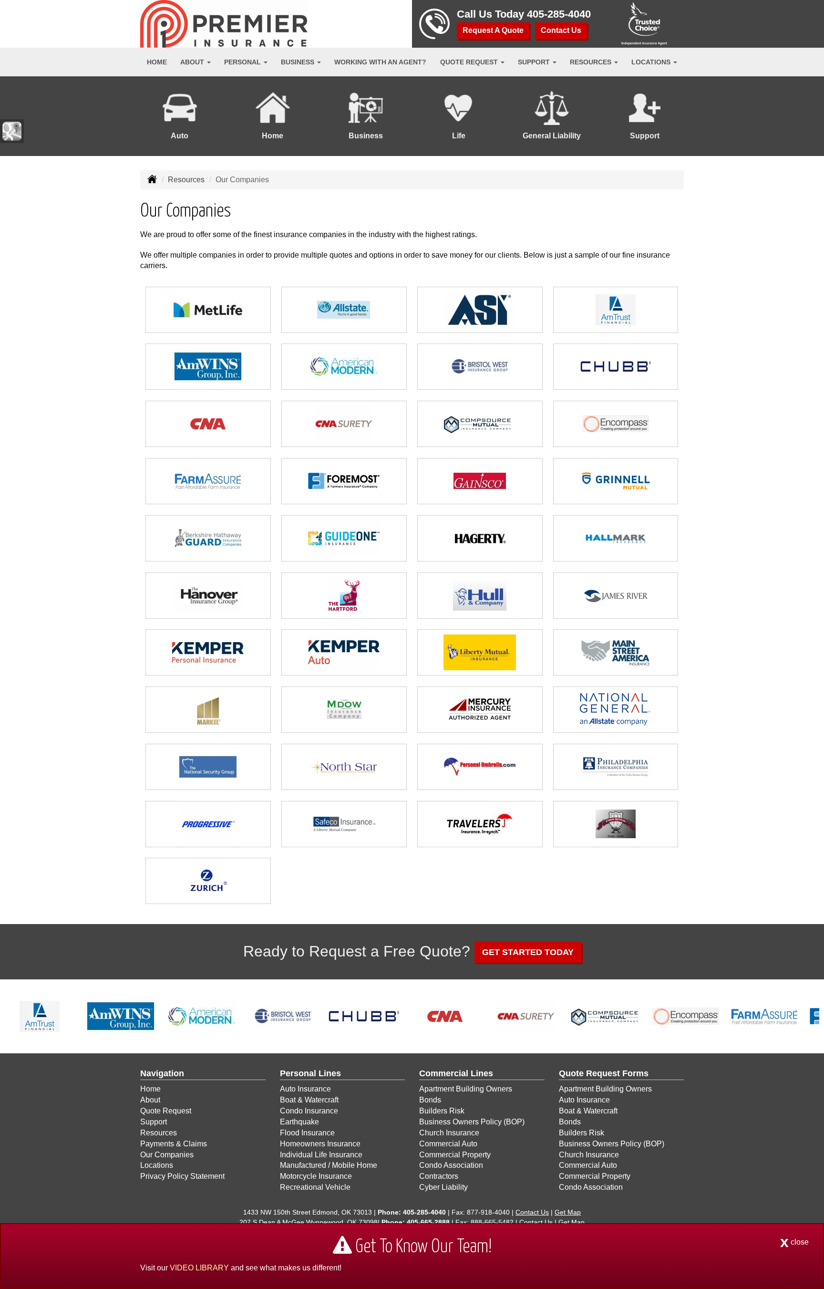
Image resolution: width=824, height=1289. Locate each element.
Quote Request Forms (604, 1073)
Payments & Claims (173, 1144)
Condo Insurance (309, 1111)
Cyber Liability (443, 1187)
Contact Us (561, 30)
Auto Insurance (305, 1089)
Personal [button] (243, 62)
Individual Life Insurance (321, 1155)
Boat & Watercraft (309, 1100)
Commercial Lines (456, 1073)
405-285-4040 (559, 14)
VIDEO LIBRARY (199, 1268)
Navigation (162, 1073)
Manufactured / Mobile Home (328, 1165)
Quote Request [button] (470, 62)
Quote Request (165, 1111)
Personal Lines (310, 1073)
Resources (186, 180)
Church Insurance (449, 1133)
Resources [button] (591, 62)
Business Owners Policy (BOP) (472, 1122)
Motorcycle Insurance (316, 1176)
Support (153, 1122)
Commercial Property (455, 1155)
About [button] (193, 62)
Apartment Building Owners (465, 1089)
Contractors (438, 1176)
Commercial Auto (448, 1144)
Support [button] (535, 62)
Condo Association (451, 1165)
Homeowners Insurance (320, 1144)
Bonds (430, 1100)
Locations (156, 1165)
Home (157, 62)
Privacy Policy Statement (182, 1176)
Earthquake (299, 1122)
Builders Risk (441, 1111)
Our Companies (167, 1155)
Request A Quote (493, 30)
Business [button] (298, 62)
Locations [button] (651, 62)
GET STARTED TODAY (528, 952)
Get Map (568, 1212)
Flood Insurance (307, 1133)
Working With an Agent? (380, 62)
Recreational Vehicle (315, 1187)
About (150, 1100)
